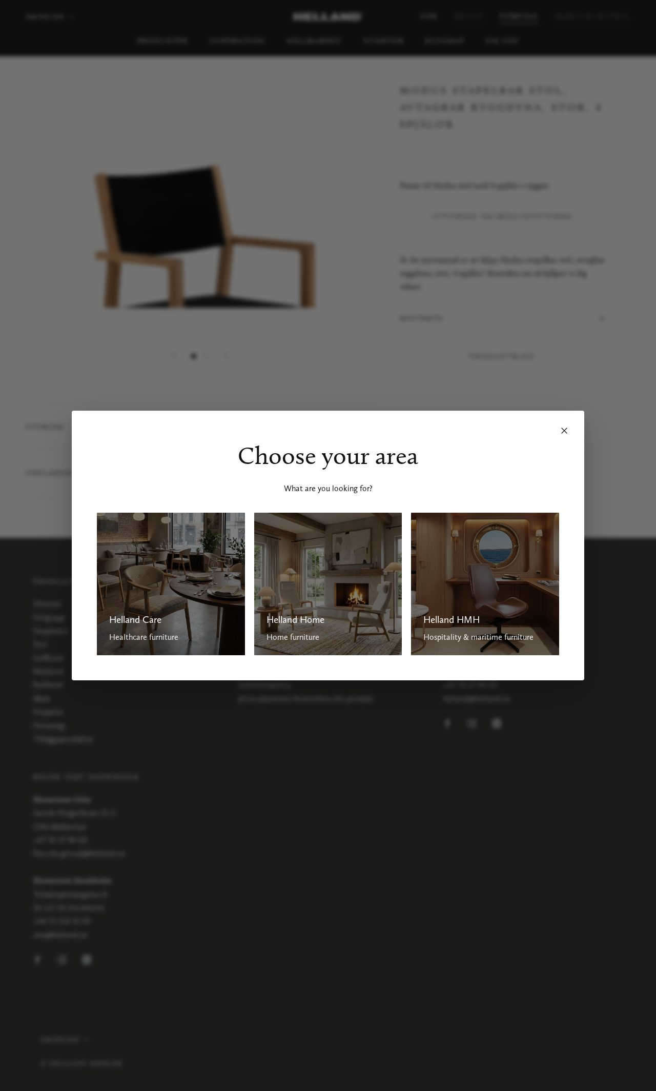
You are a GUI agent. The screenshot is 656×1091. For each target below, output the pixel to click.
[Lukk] (564, 430)
